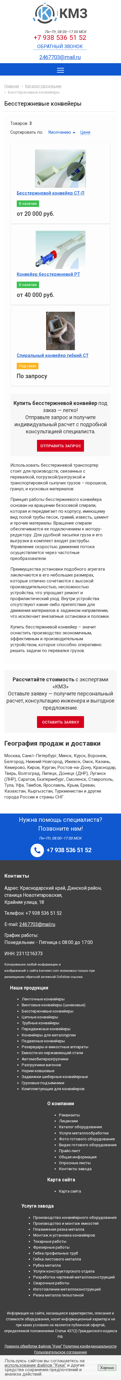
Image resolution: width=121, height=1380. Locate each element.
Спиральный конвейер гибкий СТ (52, 355)
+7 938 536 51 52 (60, 38)
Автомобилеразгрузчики (45, 1058)
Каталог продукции (43, 86)
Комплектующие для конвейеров (53, 1088)
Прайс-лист (69, 1150)
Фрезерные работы (51, 1247)
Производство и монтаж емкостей (66, 1223)
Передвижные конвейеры (46, 1028)
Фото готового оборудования (87, 1138)
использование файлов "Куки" (35, 1365)
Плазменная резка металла (58, 1229)
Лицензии (68, 1120)
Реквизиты (69, 1115)
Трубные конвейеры (40, 1022)
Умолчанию (59, 132)
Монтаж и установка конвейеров (64, 1235)
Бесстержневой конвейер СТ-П (50, 193)
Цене (85, 132)
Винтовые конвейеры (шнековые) (53, 1004)
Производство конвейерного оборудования (75, 1217)
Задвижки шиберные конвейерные (55, 1076)
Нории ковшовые (38, 1070)
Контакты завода (75, 1168)
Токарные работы (49, 1241)
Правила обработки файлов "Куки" (33, 1346)
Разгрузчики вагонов (41, 1064)
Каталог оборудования (80, 1126)
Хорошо (107, 1368)
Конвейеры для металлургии (49, 1035)
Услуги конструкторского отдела (64, 1271)
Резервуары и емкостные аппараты (55, 1046)
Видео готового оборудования (88, 1144)
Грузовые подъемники (43, 1082)
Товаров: (19, 123)
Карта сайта (70, 1191)
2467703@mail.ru (60, 57)
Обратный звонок (60, 46)
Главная (11, 86)
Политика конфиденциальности (90, 1346)
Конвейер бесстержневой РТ (48, 274)
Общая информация (78, 1156)
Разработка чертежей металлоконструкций (74, 1277)
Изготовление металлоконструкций (67, 1289)
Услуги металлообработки (84, 1133)
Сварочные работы (51, 1283)
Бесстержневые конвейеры (47, 1011)
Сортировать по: (26, 132)
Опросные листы (75, 1162)
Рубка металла (47, 1265)
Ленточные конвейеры (43, 999)
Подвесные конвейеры (43, 1040)
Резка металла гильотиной (58, 1295)
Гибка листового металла (57, 1259)
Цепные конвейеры (40, 1017)
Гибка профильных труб (55, 1253)
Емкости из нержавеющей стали (52, 1052)
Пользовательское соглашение (60, 1352)
